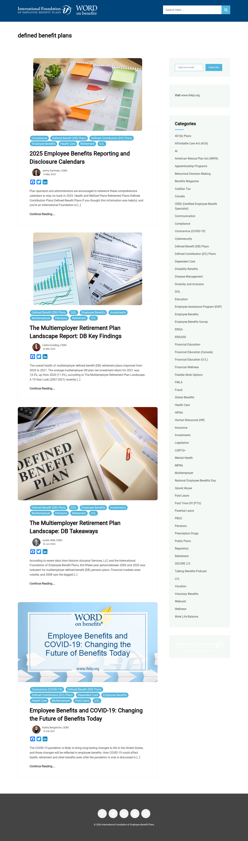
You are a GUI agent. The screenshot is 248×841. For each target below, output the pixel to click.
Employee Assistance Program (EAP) (198, 306)
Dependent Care (88, 695)
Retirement (87, 143)
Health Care (67, 143)
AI (176, 151)
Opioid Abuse (183, 488)
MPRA (179, 465)
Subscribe (214, 67)
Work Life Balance (186, 616)
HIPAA (179, 412)
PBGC (178, 518)
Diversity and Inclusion (189, 284)
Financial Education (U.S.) (191, 359)
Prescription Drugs (186, 533)
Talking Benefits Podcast (191, 571)
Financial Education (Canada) (194, 352)
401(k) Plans (183, 136)
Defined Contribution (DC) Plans (111, 138)
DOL (73, 312)
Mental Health (184, 458)
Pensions (61, 318)
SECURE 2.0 (182, 563)
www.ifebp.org (190, 95)
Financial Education (187, 344)
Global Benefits (184, 397)
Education (181, 299)
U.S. (101, 143)
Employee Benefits (43, 143)
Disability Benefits (186, 269)
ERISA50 (180, 337)
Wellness (180, 609)
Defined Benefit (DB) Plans (69, 138)
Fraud (178, 390)
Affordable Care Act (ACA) (191, 143)
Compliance (39, 138)
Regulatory (182, 548)
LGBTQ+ (180, 450)
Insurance (181, 427)
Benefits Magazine (187, 181)
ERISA (179, 329)
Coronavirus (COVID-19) (47, 689)
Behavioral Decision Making (193, 173)
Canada (180, 196)
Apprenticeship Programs (191, 166)
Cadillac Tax (183, 189)
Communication (185, 216)
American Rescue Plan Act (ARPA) (196, 158)
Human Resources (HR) (190, 420)
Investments (118, 312)
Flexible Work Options (189, 375)
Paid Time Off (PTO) (188, 503)
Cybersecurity (183, 238)
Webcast (180, 601)
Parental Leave (184, 510)
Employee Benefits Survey (191, 322)
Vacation (180, 586)
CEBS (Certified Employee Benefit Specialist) (196, 206)
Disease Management (189, 276)
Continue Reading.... (42, 214)
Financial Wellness (187, 367)
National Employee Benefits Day (195, 480)
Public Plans (183, 541)
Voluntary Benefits (186, 594)
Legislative (182, 442)
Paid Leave (82, 700)
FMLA (178, 382)
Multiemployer (41, 318)
